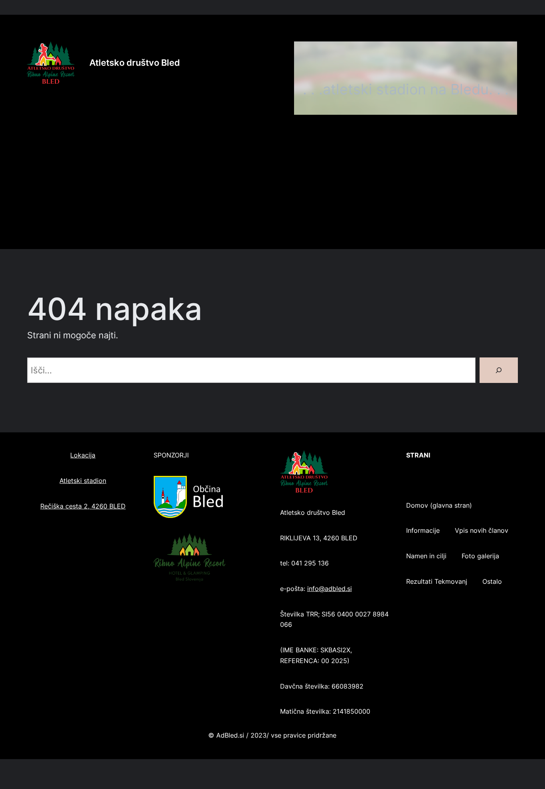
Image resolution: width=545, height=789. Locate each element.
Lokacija (82, 455)
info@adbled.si (329, 589)
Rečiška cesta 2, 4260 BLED (83, 506)
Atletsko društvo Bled (134, 62)
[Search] (499, 370)
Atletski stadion (82, 481)
